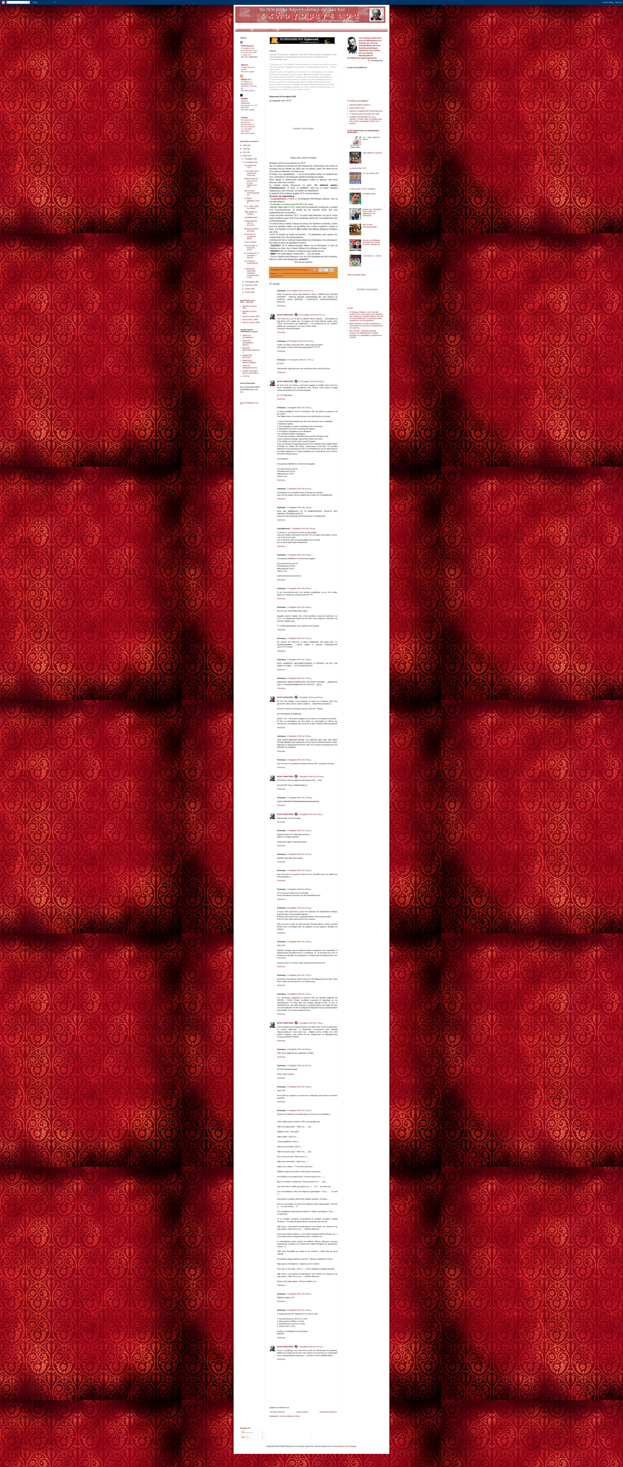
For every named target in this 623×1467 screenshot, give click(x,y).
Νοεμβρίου (249, 159)
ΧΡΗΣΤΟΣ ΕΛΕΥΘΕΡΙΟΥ (248, 337)
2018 (245, 149)
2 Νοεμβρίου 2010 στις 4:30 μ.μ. (299, 889)
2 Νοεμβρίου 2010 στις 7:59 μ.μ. (311, 1023)
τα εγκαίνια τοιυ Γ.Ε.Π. (250, 166)
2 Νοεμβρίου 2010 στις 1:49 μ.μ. (311, 814)
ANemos (244, 65)
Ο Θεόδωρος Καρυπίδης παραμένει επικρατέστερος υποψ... (251, 273)
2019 (245, 145)
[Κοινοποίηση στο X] (326, 270)
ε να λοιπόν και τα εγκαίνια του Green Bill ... (251, 173)
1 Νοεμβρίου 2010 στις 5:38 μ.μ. (299, 555)
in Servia (245, 376)
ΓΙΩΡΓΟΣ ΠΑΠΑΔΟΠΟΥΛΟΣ (293, 273)
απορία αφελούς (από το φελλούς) (250, 223)
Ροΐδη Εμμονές (247, 46)
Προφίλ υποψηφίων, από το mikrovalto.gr (250, 372)
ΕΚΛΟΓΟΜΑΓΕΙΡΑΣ (285, 315)
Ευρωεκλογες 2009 (250, 319)
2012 (245, 152)
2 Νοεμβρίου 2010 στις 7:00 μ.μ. (299, 942)
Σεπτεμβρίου (250, 282)
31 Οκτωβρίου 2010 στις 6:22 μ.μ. (312, 381)
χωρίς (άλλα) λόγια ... (357, 108)
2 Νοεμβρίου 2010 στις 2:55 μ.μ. (299, 830)
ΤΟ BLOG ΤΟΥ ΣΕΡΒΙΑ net (265, 30)
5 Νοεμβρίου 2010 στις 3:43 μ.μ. (299, 1310)
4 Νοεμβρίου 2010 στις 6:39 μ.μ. (299, 1294)
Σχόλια (247, 1437)
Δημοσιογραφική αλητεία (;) (360, 105)
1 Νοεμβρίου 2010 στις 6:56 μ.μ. (299, 607)
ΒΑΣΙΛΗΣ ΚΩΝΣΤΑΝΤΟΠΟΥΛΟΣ (251, 350)
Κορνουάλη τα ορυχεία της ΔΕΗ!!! (250, 236)
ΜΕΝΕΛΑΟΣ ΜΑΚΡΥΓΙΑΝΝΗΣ (249, 362)
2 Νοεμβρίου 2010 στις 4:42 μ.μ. (299, 908)
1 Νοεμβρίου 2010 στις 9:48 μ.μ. (299, 736)
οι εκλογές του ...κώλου (372, 256)
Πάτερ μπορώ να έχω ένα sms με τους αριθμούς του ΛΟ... (251, 183)
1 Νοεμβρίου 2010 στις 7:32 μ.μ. (299, 638)
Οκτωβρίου (249, 162)
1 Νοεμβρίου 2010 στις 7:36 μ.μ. (299, 678)
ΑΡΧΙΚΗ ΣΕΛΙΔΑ (243, 30)
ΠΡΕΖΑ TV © (246, 79)
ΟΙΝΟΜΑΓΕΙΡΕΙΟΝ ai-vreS (290, 30)
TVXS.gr (244, 118)
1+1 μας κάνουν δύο (371, 173)
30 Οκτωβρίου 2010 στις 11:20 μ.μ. (300, 341)
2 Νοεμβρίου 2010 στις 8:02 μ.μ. (299, 1049)
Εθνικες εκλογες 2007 (251, 316)
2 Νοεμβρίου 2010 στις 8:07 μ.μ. (299, 1065)
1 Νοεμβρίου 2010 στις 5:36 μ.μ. (303, 528)
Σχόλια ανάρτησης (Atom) (290, 1416)
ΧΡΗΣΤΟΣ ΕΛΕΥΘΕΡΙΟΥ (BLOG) (248, 343)
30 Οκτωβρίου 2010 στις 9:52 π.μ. (300, 291)
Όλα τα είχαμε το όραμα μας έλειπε (250, 248)
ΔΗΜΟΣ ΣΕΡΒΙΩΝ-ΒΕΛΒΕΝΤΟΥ (316, 273)
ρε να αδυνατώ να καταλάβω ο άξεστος (251, 255)
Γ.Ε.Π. (279, 273)
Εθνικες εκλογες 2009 (251, 322)
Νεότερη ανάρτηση (277, 1412)
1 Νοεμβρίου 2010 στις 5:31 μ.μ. (299, 489)
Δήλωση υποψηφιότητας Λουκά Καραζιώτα (366, 111)
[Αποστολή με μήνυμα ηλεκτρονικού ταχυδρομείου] (320, 270)
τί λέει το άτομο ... (251, 242)
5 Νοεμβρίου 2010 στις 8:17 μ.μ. (311, 1347)
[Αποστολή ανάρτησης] (315, 270)
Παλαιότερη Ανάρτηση (328, 1412)
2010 (245, 156)
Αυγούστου (249, 285)
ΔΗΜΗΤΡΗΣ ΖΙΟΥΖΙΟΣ (247, 356)
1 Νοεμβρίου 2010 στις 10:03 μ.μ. (311, 776)
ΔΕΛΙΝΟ (244, 99)
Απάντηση (281, 306)
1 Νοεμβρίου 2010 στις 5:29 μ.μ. (299, 408)
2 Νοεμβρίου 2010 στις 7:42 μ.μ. (299, 975)
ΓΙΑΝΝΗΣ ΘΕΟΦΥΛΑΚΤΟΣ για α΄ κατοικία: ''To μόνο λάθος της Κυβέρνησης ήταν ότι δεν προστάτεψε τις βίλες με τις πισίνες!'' (365, 120)
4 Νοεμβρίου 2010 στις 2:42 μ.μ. (299, 1110)
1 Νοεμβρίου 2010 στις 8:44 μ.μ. (311, 697)
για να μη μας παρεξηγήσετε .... (251, 263)
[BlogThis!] (323, 270)
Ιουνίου (248, 292)
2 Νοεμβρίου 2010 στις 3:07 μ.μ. (299, 854)
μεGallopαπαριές (250, 217)
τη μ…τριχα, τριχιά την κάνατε (251, 207)
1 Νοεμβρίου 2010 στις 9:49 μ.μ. (299, 760)
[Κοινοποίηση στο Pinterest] (332, 270)
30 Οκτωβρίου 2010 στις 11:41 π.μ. (312, 315)
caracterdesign (338, 1446)
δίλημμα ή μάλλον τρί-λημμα (251, 230)
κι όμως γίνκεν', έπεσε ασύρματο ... (363, 189)
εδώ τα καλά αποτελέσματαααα (251, 193)
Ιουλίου (248, 289)
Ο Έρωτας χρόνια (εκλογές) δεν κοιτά (364, 114)
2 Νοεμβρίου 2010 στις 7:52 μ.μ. (299, 994)
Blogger (353, 1446)
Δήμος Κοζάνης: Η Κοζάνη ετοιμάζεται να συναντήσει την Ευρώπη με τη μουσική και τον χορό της (366, 326)
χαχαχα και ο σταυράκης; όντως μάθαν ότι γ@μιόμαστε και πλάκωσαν (372, 212)
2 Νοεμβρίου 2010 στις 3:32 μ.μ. (299, 870)
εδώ (241, 392)
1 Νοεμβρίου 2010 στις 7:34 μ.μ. (299, 660)
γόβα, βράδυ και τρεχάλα (250, 213)
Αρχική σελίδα (302, 1412)
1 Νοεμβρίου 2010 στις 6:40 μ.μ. (299, 588)
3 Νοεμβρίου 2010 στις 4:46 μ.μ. (299, 1087)
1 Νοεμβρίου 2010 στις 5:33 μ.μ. (299, 507)
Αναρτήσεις (248, 1432)
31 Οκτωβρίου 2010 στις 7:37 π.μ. (300, 360)
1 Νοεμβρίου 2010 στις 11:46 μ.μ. (299, 798)
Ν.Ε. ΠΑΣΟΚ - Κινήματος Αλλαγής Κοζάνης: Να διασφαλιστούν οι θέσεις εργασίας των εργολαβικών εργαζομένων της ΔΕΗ (365, 334)
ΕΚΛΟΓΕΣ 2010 (277, 276)
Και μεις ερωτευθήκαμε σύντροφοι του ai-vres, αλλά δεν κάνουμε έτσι (371, 242)
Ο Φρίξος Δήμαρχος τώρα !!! (251, 200)
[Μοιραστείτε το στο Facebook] (329, 270)
